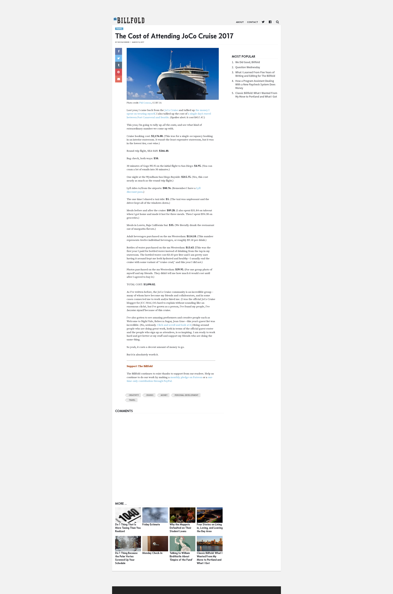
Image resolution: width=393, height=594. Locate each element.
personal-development (186, 395)
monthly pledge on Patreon (186, 377)
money (164, 395)
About (240, 22)
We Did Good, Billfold (247, 62)
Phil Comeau (145, 103)
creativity (134, 395)
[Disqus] (169, 453)
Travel (119, 29)
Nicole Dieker (123, 42)
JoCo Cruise (171, 110)
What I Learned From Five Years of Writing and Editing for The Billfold (255, 74)
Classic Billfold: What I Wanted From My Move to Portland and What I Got (256, 94)
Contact (252, 22)
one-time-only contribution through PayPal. (170, 379)
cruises (149, 395)
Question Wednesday (247, 67)
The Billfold (129, 20)
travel (132, 400)
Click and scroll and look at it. (174, 325)
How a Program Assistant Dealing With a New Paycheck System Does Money (255, 84)
